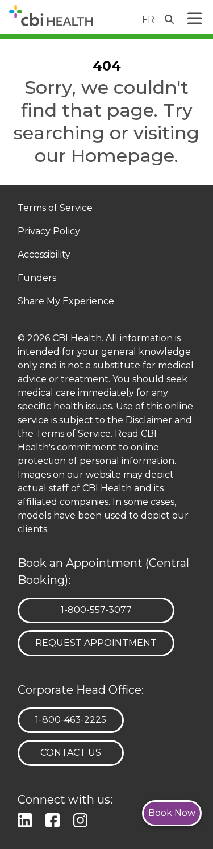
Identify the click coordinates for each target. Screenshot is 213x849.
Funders (37, 278)
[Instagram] (82, 819)
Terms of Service (55, 208)
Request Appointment (96, 642)
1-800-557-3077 (96, 609)
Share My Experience (66, 302)
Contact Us (70, 752)
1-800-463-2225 (70, 719)
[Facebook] (54, 819)
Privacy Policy (49, 232)
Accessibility (44, 255)
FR (148, 19)
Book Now (171, 812)
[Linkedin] (27, 819)
